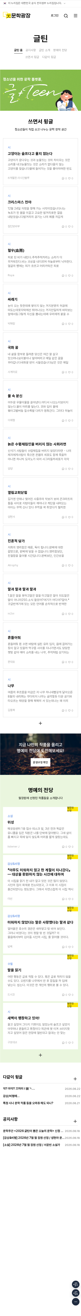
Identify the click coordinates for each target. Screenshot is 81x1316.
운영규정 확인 (40, 762)
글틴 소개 (44, 50)
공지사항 (30, 50)
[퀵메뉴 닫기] (75, 1302)
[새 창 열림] (75, 1284)
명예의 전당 (60, 50)
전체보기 (40, 723)
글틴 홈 (18, 50)
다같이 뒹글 (49, 57)
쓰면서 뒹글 (32, 57)
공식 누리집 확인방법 (64, 3)
